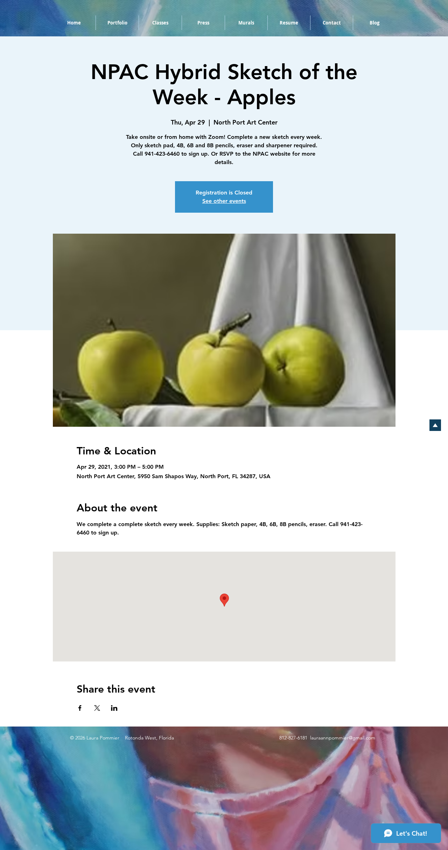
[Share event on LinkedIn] (114, 708)
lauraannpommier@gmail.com (342, 738)
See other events (224, 201)
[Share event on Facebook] (80, 708)
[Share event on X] (97, 708)
